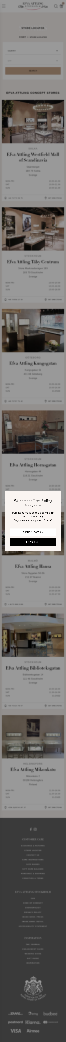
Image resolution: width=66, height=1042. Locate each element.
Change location (33, 532)
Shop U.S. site (33, 542)
